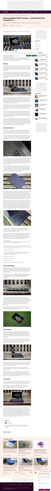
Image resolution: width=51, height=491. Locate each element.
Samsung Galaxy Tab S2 (18, 275)
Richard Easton (7, 25)
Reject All (29, 55)
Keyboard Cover (38, 44)
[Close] (37, 50)
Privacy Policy (14, 484)
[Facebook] (39, 12)
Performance (37, 48)
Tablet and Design (38, 46)
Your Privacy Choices (20, 484)
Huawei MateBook (9, 58)
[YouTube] (46, 12)
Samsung (8, 434)
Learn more (8, 32)
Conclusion (37, 50)
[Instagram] (44, 12)
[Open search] (49, 12)
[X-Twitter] (42, 12)
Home (4, 15)
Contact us (5, 484)
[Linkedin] (40, 12)
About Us (25, 484)
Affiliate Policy (30, 484)
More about (6, 427)
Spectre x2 (20, 410)
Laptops (11, 15)
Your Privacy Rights (17, 55)
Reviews (5, 434)
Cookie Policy (34, 53)
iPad (7, 77)
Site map (9, 484)
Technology (7, 15)
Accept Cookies (34, 55)
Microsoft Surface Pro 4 (19, 412)
